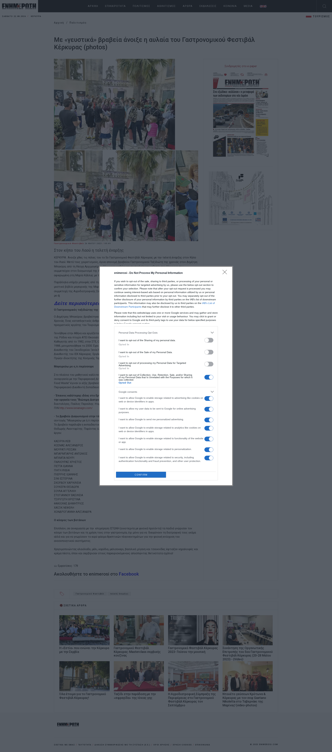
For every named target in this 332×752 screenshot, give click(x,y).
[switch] (208, 340)
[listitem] (166, 332)
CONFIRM (141, 474)
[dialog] (166, 376)
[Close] (226, 273)
